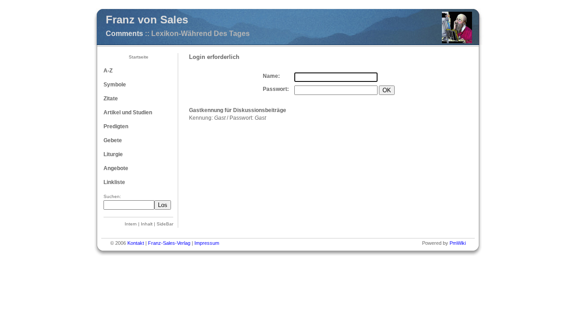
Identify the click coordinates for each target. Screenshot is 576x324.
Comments (124, 33)
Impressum (206, 243)
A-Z (108, 71)
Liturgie (113, 154)
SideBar (165, 223)
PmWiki (458, 243)
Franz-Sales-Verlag (169, 243)
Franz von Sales (147, 20)
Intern (131, 223)
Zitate (111, 98)
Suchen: (112, 196)
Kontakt (135, 243)
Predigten (116, 126)
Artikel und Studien (128, 112)
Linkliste (114, 182)
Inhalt (147, 223)
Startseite (138, 56)
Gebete (113, 140)
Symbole (115, 84)
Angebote (116, 168)
